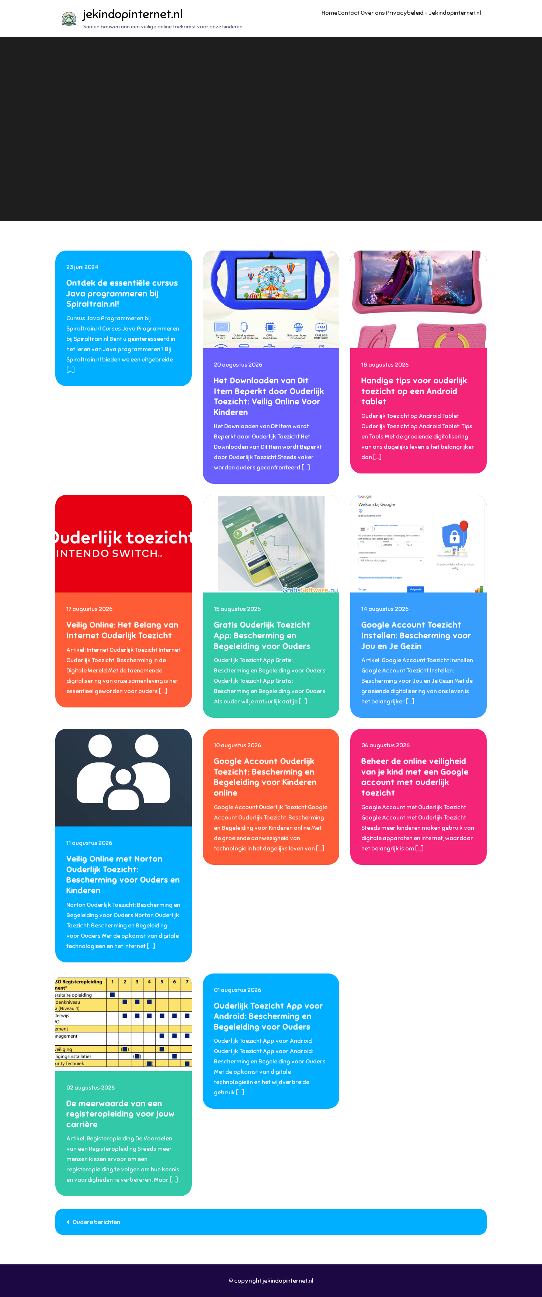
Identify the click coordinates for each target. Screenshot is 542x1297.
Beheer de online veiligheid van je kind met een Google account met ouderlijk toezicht (415, 777)
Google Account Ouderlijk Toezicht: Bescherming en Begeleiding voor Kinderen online (265, 777)
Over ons (373, 13)
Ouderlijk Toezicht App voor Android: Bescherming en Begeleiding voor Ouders (268, 1016)
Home (329, 13)
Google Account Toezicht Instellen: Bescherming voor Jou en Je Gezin (416, 635)
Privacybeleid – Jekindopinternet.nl (433, 13)
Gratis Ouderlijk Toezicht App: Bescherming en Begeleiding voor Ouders (262, 635)
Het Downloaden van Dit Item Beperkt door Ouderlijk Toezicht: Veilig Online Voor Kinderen (269, 396)
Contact (348, 13)
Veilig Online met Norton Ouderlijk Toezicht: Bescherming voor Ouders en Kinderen (123, 874)
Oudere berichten (96, 1222)
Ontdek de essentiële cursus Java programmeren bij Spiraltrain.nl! (122, 293)
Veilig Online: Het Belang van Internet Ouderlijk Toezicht (122, 630)
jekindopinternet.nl (133, 14)
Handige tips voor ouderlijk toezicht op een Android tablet (414, 390)
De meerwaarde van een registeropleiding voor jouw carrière (120, 1113)
